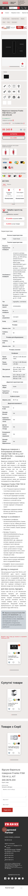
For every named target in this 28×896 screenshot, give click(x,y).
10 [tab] (17, 66)
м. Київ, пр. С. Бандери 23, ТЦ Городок (14, 846)
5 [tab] (13, 670)
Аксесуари (14, 22)
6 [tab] (14, 670)
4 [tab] (12, 66)
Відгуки (22, 18)
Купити (13, 134)
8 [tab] (15, 66)
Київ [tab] (4, 184)
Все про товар (6, 18)
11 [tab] (18, 66)
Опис (4, 22)
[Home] (5, 3)
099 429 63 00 (9, 855)
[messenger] (23, 878)
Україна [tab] (9, 184)
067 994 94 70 (9, 859)
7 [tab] (14, 66)
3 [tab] (11, 66)
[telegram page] (9, 878)
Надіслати (7, 810)
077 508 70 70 (9, 857)
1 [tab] (9, 66)
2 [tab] (10, 66)
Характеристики (15, 18)
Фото (8, 22)
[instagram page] (12, 878)
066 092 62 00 (8, 840)
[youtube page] (19, 878)
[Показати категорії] (21, 887)
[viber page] (16, 878)
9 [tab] (16, 66)
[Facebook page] (5, 878)
